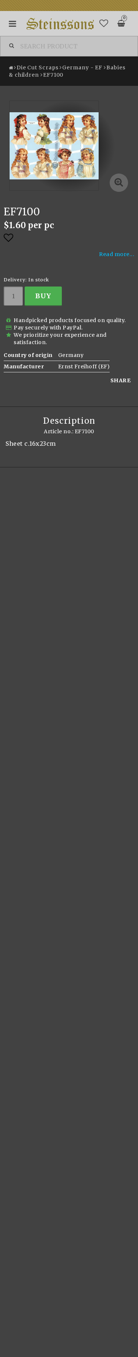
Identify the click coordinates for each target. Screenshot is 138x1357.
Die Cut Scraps (38, 67)
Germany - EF (82, 67)
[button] (104, 23)
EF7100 (53, 75)
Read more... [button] (116, 254)
